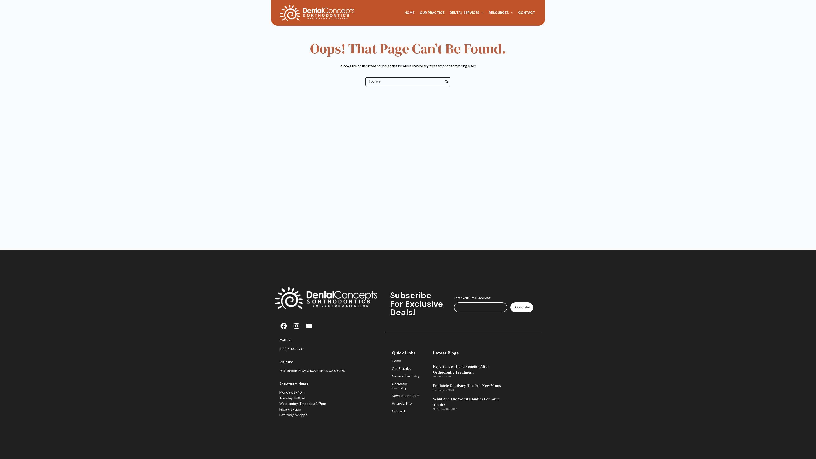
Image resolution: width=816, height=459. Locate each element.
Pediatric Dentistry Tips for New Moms (467, 385)
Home (409, 12)
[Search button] (446, 82)
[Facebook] (283, 326)
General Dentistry (406, 376)
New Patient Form (405, 396)
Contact (526, 12)
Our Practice (432, 12)
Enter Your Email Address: (472, 298)
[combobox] (404, 81)
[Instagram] (296, 326)
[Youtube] (309, 326)
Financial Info (402, 403)
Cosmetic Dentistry (399, 386)
